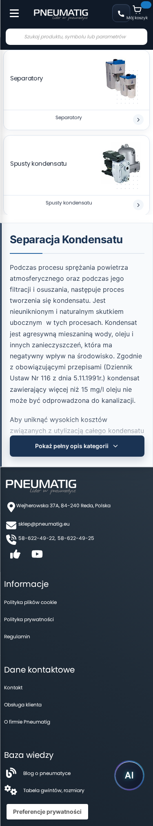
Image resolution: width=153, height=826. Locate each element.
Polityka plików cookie (30, 602)
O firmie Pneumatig (27, 721)
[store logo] (60, 14)
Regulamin (17, 636)
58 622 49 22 (121, 13)
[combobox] (76, 37)
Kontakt (13, 687)
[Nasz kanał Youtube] (37, 557)
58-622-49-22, (36, 538)
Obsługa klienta (23, 704)
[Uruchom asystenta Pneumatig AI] (129, 775)
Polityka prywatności (29, 619)
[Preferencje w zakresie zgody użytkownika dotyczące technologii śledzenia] (47, 811)
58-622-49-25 (76, 538)
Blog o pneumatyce (47, 773)
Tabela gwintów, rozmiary (53, 790)
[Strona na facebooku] (15, 557)
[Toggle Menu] (11, 9)
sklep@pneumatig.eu (44, 523)
